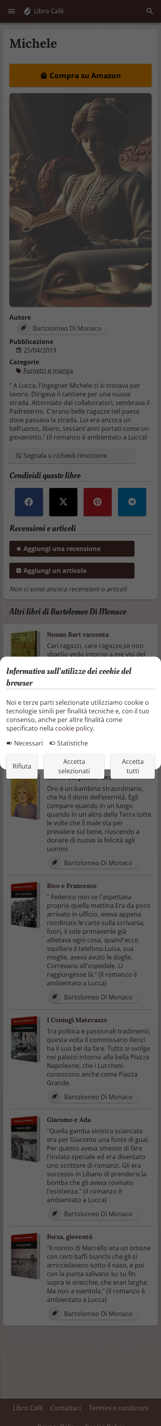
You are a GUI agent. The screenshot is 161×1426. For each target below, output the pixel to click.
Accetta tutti (133, 766)
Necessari (28, 743)
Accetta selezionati (74, 766)
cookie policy (74, 728)
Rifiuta (22, 766)
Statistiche (71, 743)
